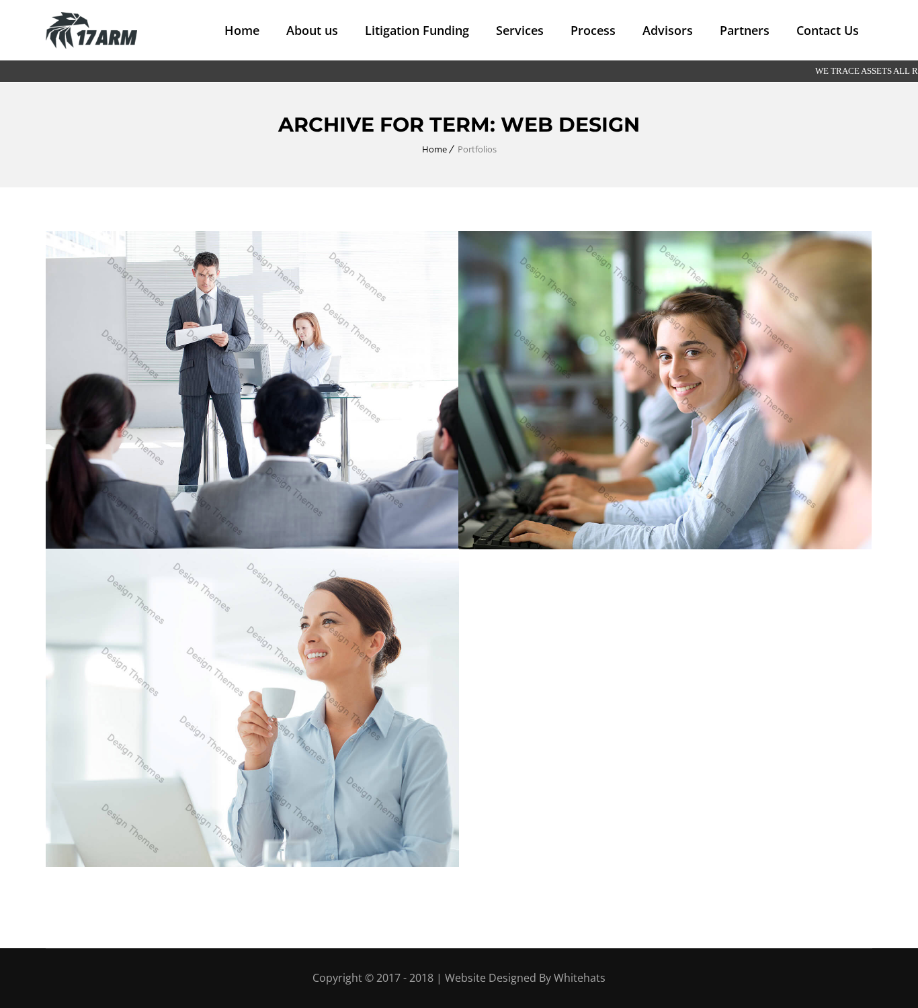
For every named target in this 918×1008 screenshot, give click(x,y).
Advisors (667, 30)
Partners (744, 30)
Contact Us (827, 30)
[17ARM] (91, 30)
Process (593, 30)
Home (241, 30)
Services (520, 30)
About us (312, 30)
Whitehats (580, 977)
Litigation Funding (417, 30)
